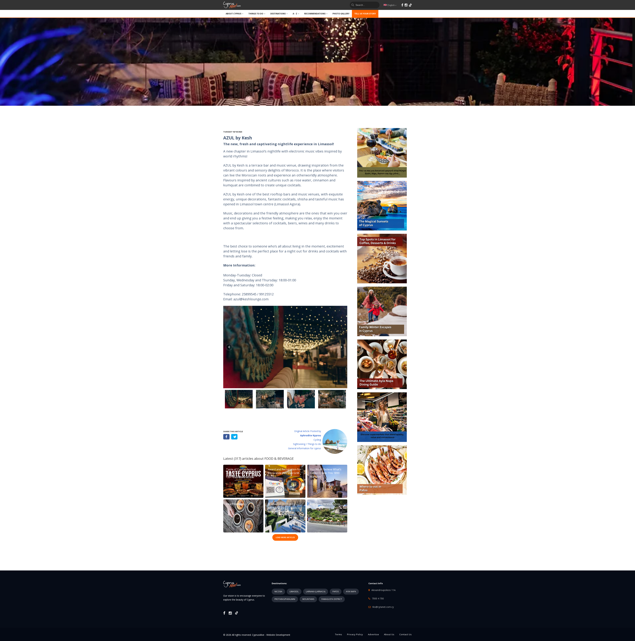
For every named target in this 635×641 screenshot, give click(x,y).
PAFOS (336, 591)
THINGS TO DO (255, 13)
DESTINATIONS (278, 13)
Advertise (373, 634)
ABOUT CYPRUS (233, 13)
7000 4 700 (378, 598)
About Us (389, 634)
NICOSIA (278, 591)
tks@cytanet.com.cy (383, 606)
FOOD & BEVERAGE (279, 458)
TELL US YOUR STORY (365, 13)
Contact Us (405, 634)
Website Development (278, 634)
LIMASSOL (294, 591)
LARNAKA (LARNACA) (315, 591)
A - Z (295, 13)
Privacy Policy (355, 634)
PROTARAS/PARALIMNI (285, 599)
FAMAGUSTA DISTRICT (331, 599)
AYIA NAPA (351, 591)
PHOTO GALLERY (341, 13)
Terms (338, 634)
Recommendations (314, 13)
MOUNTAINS (308, 599)
